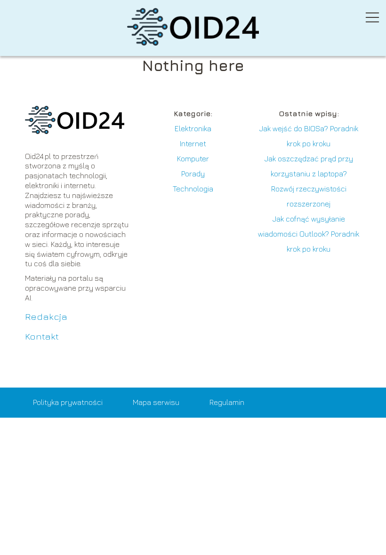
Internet (193, 143)
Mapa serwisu (156, 402)
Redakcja (46, 316)
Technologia (193, 188)
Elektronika (193, 128)
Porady (193, 173)
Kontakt (42, 336)
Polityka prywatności (68, 402)
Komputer (193, 158)
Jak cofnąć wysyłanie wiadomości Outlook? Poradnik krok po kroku (308, 233)
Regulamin (226, 402)
